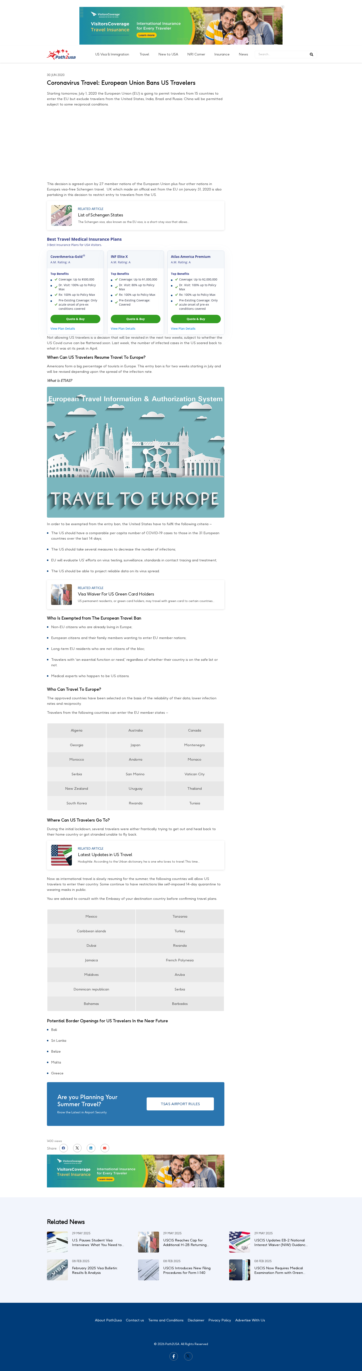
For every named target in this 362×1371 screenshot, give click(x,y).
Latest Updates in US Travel (105, 808)
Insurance (222, 8)
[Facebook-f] (173, 1310)
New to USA (168, 8)
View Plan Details (62, 282)
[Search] (311, 8)
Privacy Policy (219, 1274)
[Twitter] (188, 1310)
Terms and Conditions (166, 1274)
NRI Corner (196, 8)
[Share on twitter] (77, 1102)
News (243, 8)
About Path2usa (108, 1274)
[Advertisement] (283, 75)
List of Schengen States (100, 168)
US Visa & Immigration (112, 8)
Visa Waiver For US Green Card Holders (116, 547)
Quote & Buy (75, 273)
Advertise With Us (250, 1274)
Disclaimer (196, 1274)
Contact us (135, 1274)
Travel (144, 8)
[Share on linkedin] (91, 1102)
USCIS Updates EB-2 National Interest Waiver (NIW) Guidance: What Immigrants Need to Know (281, 1198)
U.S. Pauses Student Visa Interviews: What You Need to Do (97, 1198)
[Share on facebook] (63, 1102)
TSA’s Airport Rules (180, 1058)
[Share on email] (105, 1102)
